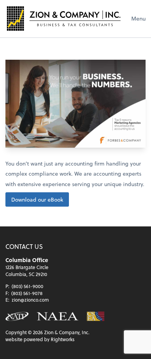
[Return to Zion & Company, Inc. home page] (63, 18)
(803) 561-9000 (27, 286)
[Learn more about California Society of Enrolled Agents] (95, 316)
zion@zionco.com (30, 299)
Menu (138, 18)
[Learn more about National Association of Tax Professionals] (17, 316)
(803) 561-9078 (27, 293)
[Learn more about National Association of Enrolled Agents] (58, 316)
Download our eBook (37, 199)
